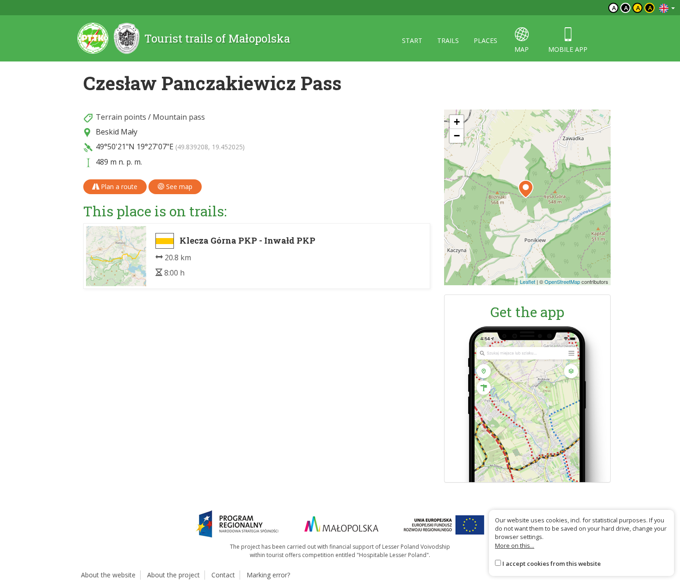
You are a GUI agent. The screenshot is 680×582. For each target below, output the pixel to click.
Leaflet (527, 281)
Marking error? (268, 574)
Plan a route (118, 186)
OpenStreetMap (562, 281)
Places (485, 40)
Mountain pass (179, 117)
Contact (223, 574)
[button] (525, 189)
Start (412, 40)
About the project (173, 574)
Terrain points (121, 117)
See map (178, 186)
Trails (448, 40)
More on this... (514, 545)
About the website (108, 574)
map (521, 49)
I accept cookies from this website (551, 563)
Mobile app (567, 49)
